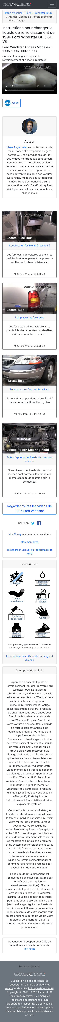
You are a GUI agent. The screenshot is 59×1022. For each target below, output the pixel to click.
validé (15, 102)
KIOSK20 (29, 949)
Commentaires (29, 542)
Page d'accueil (13, 12)
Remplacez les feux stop (29, 317)
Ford (28, 12)
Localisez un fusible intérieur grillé (29, 245)
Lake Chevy (15, 534)
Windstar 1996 (43, 12)
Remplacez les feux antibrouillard (29, 389)
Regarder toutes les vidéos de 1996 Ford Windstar (29, 508)
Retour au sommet (29, 966)
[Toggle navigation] (52, 4)
